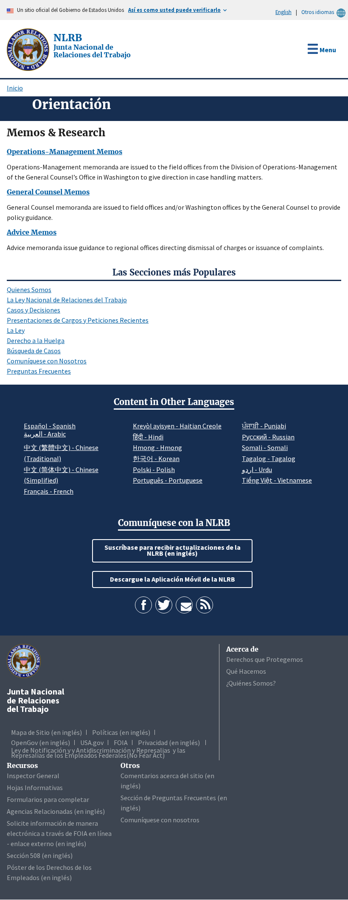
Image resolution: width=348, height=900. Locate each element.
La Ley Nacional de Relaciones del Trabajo (67, 299)
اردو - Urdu (257, 469)
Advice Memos (31, 232)
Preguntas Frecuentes (39, 371)
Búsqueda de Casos (34, 350)
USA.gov (92, 742)
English (283, 11)
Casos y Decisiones (33, 310)
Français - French (48, 491)
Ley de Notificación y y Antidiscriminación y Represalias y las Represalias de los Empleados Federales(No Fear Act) (98, 752)
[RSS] (204, 604)
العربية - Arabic (45, 434)
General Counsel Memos (48, 192)
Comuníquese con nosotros (160, 820)
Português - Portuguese (167, 480)
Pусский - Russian (268, 437)
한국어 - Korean (156, 458)
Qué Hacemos (246, 671)
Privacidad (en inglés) (169, 742)
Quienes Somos (29, 289)
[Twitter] (163, 604)
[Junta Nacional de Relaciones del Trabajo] (29, 48)
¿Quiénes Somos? (251, 683)
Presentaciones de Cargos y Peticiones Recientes (78, 320)
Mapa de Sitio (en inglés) (46, 732)
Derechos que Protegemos (264, 659)
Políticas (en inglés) (121, 732)
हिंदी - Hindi (148, 437)
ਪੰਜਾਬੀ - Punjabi (264, 426)
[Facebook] (143, 604)
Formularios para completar (48, 799)
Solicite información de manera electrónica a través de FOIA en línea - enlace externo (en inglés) (59, 833)
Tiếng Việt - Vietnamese (277, 480)
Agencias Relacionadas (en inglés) (56, 811)
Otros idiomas (317, 11)
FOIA (121, 742)
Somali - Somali (265, 447)
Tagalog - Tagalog (268, 458)
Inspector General (33, 775)
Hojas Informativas (35, 787)
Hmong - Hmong (157, 447)
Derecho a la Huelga (36, 340)
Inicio (15, 88)
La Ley (16, 330)
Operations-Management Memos (64, 151)
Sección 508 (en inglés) (40, 855)
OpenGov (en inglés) (40, 742)
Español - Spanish (50, 426)
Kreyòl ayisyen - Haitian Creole (177, 426)
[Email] (184, 604)
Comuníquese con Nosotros (47, 361)
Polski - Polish (154, 469)
